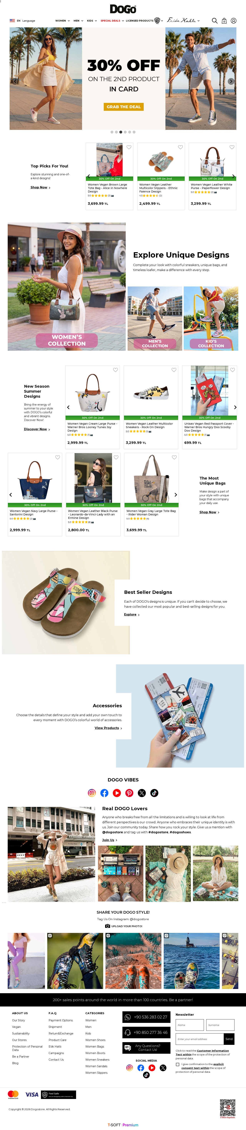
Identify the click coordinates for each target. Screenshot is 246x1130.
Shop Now (39, 187)
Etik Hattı (55, 1046)
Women (60, 20)
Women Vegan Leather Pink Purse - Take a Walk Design (150, 512)
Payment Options (61, 1020)
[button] (112, 132)
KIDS (90, 20)
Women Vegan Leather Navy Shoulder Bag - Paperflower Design (34, 512)
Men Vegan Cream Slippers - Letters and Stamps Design (211, 186)
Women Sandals (96, 1066)
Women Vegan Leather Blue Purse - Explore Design (93, 512)
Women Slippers (96, 1073)
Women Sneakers (97, 1059)
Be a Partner (20, 1056)
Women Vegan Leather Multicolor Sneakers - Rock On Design (90, 425)
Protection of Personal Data (27, 1048)
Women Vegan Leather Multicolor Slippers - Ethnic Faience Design (107, 188)
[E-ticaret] (123, 1125)
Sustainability (21, 1033)
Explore (130, 614)
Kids (88, 1033)
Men (76, 20)
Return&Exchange (61, 1033)
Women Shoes (95, 1040)
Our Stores (19, 1040)
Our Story (18, 1020)
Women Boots (95, 1053)
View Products (107, 728)
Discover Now (35, 429)
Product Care (57, 1040)
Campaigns (56, 1053)
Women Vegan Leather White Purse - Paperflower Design (160, 186)
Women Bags (94, 1046)
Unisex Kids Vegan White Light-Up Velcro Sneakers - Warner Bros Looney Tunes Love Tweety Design (209, 427)
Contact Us (56, 1059)
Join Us (108, 840)
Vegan (16, 1027)
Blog (15, 1063)
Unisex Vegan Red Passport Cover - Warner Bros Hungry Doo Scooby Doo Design (150, 427)
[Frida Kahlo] (181, 21)
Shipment (55, 1027)
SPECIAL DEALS (110, 20)
